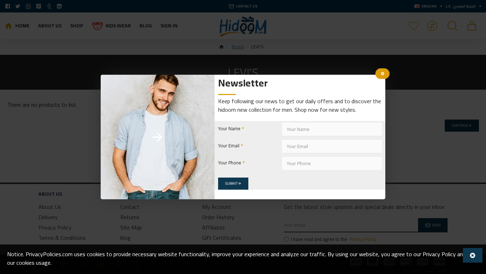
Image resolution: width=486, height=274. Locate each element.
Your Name (229, 128)
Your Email (228, 145)
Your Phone (229, 162)
